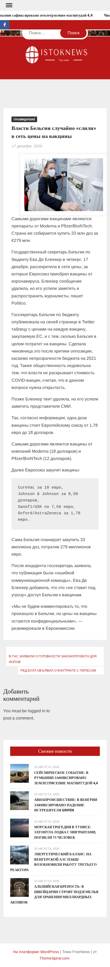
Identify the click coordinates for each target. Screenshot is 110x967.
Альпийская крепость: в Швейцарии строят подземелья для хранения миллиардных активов (54, 894)
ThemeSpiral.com (54, 958)
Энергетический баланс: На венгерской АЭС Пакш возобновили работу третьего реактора (53, 862)
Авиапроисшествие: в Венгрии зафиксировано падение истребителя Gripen (65, 805)
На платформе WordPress (36, 952)
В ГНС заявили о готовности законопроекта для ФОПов (53, 659)
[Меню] (8, 5)
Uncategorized (24, 119)
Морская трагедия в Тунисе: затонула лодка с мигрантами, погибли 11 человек (65, 832)
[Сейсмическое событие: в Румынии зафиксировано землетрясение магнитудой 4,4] (19, 773)
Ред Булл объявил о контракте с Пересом (58, 670)
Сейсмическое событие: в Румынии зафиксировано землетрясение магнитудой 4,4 (66, 778)
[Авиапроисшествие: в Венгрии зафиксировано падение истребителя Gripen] (19, 800)
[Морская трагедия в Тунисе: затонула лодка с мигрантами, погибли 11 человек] (19, 827)
